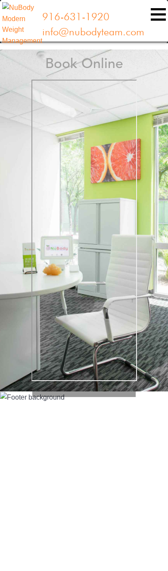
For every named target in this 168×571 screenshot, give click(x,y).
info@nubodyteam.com (93, 31)
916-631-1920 (75, 16)
